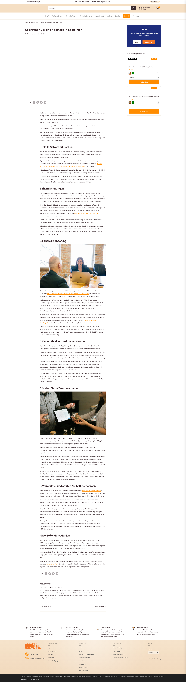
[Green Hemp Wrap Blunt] (132, 73)
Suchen (50, 648)
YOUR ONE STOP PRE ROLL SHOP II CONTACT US (93, 2)
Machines (110, 16)
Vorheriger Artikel (46, 606)
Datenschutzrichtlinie (84, 658)
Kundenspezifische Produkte (120, 658)
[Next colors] (158, 73)
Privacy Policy (24, 679)
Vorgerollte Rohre (118, 651)
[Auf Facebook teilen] (34, 102)
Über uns (50, 654)
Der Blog (81, 648)
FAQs (80, 651)
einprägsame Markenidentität (91, 490)
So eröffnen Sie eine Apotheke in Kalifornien (51, 22)
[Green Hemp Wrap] (132, 102)
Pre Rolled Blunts (85, 16)
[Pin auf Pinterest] (37, 102)
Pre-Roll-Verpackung (118, 654)
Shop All (47, 16)
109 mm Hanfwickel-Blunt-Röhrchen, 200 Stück (141, 67)
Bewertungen (82, 661)
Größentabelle (82, 664)
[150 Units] (132, 62)
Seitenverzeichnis (83, 670)
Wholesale (136, 16)
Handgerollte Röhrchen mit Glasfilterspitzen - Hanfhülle (144, 96)
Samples (117, 16)
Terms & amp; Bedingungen (86, 654)
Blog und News (34, 22)
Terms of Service (35, 679)
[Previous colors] (129, 73)
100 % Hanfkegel (83, 667)
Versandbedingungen (53, 661)
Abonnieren (148, 42)
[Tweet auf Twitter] (41, 102)
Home (26, 22)
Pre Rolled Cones (57, 16)
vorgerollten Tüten (52, 564)
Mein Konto (142, 9)
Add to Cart (144, 82)
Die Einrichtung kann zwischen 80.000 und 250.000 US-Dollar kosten (68, 293)
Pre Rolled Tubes (71, 16)
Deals (125, 16)
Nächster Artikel (99, 606)
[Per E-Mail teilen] (45, 102)
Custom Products (99, 16)
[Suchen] (133, 8)
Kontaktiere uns (52, 651)
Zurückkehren (51, 658)
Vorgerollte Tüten (117, 648)
